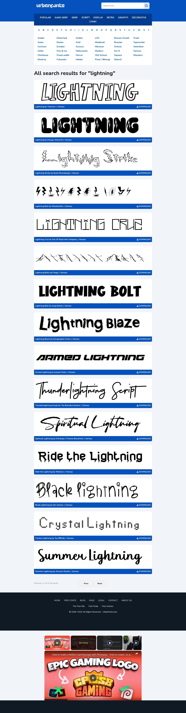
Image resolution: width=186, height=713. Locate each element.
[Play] (109, 642)
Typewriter (139, 42)
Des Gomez (58, 505)
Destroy (42, 59)
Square (118, 55)
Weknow (60, 472)
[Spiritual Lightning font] (93, 424)
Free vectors (107, 606)
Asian (40, 42)
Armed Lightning (43, 372)
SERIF (75, 17)
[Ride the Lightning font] (93, 457)
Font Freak (93, 606)
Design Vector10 (55, 140)
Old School (101, 55)
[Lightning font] (93, 92)
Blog (82, 600)
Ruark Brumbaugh (61, 173)
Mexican (99, 46)
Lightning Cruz (42, 239)
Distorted (62, 38)
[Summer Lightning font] (93, 557)
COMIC (93, 21)
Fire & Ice (62, 50)
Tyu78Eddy (60, 538)
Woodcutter (57, 206)
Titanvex (51, 106)
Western (138, 55)
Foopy (55, 272)
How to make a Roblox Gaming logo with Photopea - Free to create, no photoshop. (92, 654)
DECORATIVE (139, 17)
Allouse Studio (63, 571)
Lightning (39, 106)
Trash (136, 38)
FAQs (91, 600)
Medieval (100, 42)
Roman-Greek (121, 38)
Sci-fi (117, 50)
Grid (78, 42)
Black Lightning (42, 505)
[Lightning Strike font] (93, 158)
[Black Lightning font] (93, 490)
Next (99, 583)
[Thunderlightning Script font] (93, 391)
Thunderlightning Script (46, 405)
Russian (118, 42)
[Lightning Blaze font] (93, 324)
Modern (99, 50)
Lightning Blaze (42, 339)
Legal (101, 600)
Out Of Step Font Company (64, 239)
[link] (48, 654)
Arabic (41, 38)
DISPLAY (98, 17)
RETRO (110, 17)
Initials (79, 59)
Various (137, 50)
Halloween (82, 50)
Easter (60, 42)
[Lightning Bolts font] (93, 258)
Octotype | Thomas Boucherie (69, 438)
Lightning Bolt (42, 206)
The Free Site (79, 606)
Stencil (118, 59)
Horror (79, 55)
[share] (136, 653)
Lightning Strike (42, 173)
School (118, 46)
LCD (97, 38)
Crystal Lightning (43, 538)
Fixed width (63, 55)
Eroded (60, 46)
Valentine (138, 46)
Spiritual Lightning (44, 438)
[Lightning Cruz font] (93, 225)
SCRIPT (86, 17)
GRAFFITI (123, 17)
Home (57, 600)
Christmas (43, 55)
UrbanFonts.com (110, 612)
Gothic (79, 38)
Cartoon (42, 46)
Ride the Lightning (44, 472)
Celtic (41, 50)
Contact (113, 600)
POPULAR (45, 17)
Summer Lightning (44, 571)
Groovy (80, 46)
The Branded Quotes (70, 405)
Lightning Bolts (42, 272)
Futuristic (61, 59)
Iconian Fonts (60, 372)
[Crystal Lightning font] (93, 523)
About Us (126, 600)
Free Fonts (70, 600)
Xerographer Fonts (61, 339)
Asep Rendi (57, 306)
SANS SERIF (61, 17)
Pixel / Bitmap (102, 59)
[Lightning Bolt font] (93, 191)
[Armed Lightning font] (93, 357)
